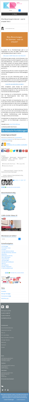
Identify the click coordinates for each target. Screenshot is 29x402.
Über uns (3, 263)
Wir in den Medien (5, 335)
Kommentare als (6, 296)
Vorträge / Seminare (5, 340)
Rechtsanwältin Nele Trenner (9, 163)
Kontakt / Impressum (6, 266)
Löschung (15, 158)
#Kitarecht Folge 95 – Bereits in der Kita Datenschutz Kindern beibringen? (12, 171)
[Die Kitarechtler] (14, 2)
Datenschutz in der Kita (6, 255)
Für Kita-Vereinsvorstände (7, 251)
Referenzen (4, 254)
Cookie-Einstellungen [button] (9, 399)
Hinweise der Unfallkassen (7, 261)
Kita (10, 158)
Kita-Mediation (5, 265)
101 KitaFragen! (5, 260)
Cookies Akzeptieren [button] (21, 399)
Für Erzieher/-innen (6, 248)
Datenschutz (5, 158)
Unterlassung (11, 160)
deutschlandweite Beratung (7, 327)
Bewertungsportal (22, 157)
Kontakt (3, 347)
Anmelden (3, 291)
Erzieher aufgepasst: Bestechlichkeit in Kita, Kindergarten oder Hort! (12, 176)
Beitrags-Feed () (5, 293)
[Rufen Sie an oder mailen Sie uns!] (14, 143)
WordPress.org (4, 298)
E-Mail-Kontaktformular (7, 268)
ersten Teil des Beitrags (14, 124)
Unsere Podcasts (5, 258)
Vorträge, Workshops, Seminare (8, 252)
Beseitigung (5, 157)
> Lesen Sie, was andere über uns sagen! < (14, 84)
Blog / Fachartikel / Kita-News (7, 337)
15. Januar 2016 (21, 163)
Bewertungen (13, 157)
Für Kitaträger (4, 246)
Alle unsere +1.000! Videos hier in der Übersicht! (14, 55)
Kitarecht (11, 165)
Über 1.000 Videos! (5, 257)
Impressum (3, 344)
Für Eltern (3, 249)
